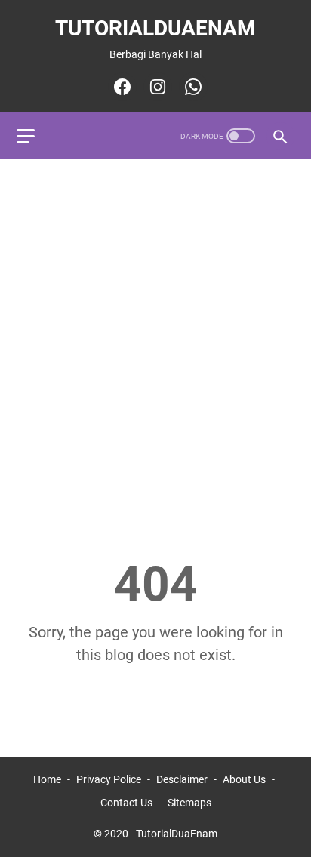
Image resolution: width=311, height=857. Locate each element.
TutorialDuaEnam (155, 28)
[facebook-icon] (120, 86)
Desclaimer (182, 779)
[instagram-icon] (156, 86)
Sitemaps (189, 803)
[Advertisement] (155, 331)
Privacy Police (108, 779)
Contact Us (126, 803)
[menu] (35, 136)
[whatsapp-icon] (191, 86)
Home (47, 779)
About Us (244, 779)
